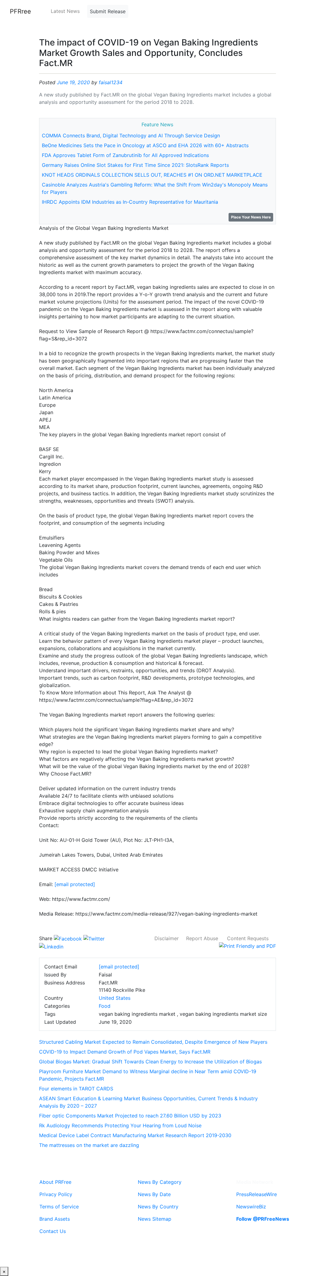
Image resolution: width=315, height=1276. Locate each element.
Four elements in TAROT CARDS (76, 1089)
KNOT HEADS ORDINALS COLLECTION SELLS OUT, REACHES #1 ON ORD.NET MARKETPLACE (152, 175)
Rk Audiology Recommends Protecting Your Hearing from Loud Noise (120, 1125)
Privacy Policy (55, 1194)
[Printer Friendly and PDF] (247, 946)
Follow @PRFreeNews (262, 1219)
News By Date (154, 1194)
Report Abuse (202, 938)
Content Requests (248, 938)
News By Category (159, 1182)
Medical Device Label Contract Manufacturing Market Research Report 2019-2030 (135, 1135)
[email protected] (74, 884)
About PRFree (55, 1182)
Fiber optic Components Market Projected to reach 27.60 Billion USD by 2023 (130, 1116)
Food (104, 1006)
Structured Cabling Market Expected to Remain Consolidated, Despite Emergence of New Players (153, 1042)
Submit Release (108, 11)
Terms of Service (59, 1206)
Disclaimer (166, 938)
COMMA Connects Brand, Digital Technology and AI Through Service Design (131, 135)
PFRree (20, 11)
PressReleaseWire (256, 1194)
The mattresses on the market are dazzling (89, 1145)
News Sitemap (154, 1219)
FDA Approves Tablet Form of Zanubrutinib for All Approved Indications (125, 155)
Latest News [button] (65, 11)
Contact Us (52, 1231)
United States (114, 998)
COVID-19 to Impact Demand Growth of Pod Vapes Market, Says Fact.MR (124, 1052)
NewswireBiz (251, 1206)
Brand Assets (54, 1219)
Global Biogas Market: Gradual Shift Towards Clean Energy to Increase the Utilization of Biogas (150, 1061)
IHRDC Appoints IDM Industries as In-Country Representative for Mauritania (130, 202)
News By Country (158, 1206)
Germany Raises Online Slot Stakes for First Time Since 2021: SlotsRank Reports (135, 165)
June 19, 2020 (73, 82)
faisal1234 (110, 82)
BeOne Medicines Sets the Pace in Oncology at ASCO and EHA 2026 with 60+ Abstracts (145, 145)
